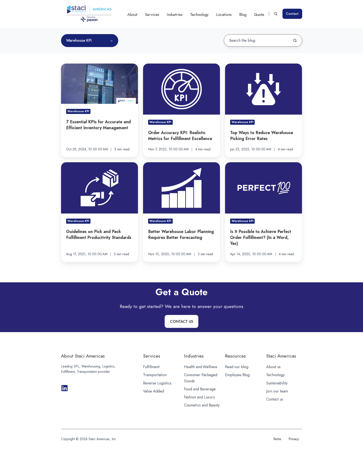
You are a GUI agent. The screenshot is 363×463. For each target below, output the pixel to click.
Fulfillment (151, 367)
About (132, 14)
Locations (224, 14)
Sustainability (277, 383)
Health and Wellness (200, 367)
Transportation (155, 375)
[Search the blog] (295, 40)
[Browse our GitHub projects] (64, 388)
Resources (235, 356)
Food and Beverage (200, 389)
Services (152, 14)
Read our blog (236, 367)
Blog (242, 14)
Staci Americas (281, 356)
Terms (277, 439)
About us (273, 367)
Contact (292, 13)
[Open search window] (276, 14)
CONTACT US (181, 321)
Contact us (274, 399)
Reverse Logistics (157, 383)
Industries (174, 14)
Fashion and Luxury (199, 397)
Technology (199, 14)
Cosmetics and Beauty (202, 405)
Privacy (294, 439)
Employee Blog (237, 375)
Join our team (277, 391)
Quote (259, 14)
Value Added (153, 391)
